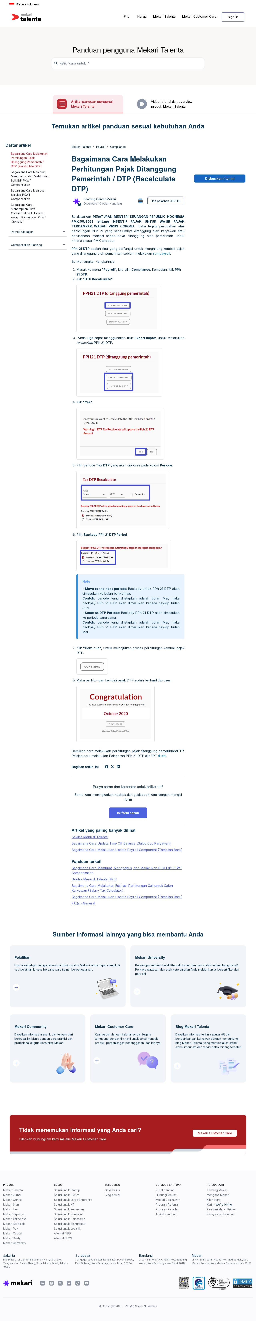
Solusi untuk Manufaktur (69, 1223)
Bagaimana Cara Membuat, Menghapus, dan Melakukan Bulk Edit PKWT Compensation (29, 178)
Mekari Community (168, 1199)
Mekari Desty (12, 1238)
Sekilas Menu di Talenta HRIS (94, 879)
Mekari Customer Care (199, 16)
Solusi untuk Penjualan (68, 1214)
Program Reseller (167, 1209)
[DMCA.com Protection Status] (243, 1283)
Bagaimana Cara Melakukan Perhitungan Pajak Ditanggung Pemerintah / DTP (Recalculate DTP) (29, 160)
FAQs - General (83, 903)
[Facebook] (106, 767)
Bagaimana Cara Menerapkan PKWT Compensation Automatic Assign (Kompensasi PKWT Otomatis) (28, 213)
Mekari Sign (11, 1204)
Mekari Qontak (13, 1199)
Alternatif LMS (63, 1238)
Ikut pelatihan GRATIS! (166, 201)
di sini (162, 756)
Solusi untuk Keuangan (69, 1209)
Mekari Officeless (14, 1219)
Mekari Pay (10, 1228)
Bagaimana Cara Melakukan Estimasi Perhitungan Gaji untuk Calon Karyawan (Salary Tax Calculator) (122, 888)
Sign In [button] (233, 17)
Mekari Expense (14, 1214)
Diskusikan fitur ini (219, 179)
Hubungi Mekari (166, 1195)
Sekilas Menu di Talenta (90, 837)
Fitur (127, 16)
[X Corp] (112, 767)
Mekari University (14, 1243)
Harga (142, 16)
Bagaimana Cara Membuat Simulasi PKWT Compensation (28, 195)
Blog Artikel (112, 1195)
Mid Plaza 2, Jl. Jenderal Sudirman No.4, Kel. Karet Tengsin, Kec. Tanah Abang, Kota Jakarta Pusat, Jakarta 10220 (35, 1263)
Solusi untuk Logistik (67, 1228)
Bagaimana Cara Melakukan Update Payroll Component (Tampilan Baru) (127, 850)
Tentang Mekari (217, 1190)
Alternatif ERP (63, 1233)
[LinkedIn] (118, 767)
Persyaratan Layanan (220, 1214)
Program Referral (167, 1204)
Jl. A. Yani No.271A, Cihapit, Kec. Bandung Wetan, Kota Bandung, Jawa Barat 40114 (163, 1261)
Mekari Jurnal (12, 1195)
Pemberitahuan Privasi (221, 1209)
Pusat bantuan (165, 1190)
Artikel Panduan (166, 1214)
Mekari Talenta (164, 16)
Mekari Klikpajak (14, 1223)
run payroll (161, 253)
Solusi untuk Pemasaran (69, 1219)
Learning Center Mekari (100, 199)
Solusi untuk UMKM (66, 1195)
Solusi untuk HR (64, 1204)
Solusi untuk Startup (67, 1190)
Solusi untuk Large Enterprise (73, 1199)
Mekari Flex (11, 1209)
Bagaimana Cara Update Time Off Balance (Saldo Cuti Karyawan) (121, 843)
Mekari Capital (12, 1233)
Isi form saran (128, 813)
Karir (210, 1204)
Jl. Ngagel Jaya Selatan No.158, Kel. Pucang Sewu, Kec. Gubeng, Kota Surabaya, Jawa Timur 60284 (104, 1261)
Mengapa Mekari (218, 1195)
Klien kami (213, 1199)
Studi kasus (112, 1190)
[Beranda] (26, 17)
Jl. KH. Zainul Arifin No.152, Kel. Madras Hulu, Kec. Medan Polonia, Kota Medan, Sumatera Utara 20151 (221, 1261)
